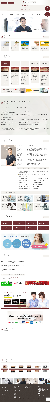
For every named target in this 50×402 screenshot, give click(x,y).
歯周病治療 (17, 228)
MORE (46, 36)
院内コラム (28, 386)
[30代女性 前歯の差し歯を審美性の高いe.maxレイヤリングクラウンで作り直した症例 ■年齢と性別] (21, 369)
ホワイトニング (43, 228)
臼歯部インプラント (25, 63)
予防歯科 (16, 391)
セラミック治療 (31, 223)
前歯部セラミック (34, 63)
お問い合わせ (29, 387)
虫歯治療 (4, 223)
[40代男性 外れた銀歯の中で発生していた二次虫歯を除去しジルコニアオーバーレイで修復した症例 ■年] (37, 369)
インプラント (18, 223)
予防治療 (41, 223)
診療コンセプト (5, 390)
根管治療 (4, 228)
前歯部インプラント (15, 63)
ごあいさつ (4, 387)
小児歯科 (29, 228)
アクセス (3, 394)
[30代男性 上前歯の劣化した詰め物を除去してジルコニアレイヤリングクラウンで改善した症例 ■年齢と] (13, 369)
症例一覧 (6, 63)
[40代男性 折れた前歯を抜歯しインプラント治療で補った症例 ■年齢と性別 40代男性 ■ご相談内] (29, 369)
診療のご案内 (16, 386)
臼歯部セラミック (44, 63)
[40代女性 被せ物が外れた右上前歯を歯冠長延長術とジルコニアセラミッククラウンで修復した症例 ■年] (4, 369)
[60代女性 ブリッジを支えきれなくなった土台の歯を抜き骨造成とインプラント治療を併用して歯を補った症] (45, 369)
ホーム (3, 386)
